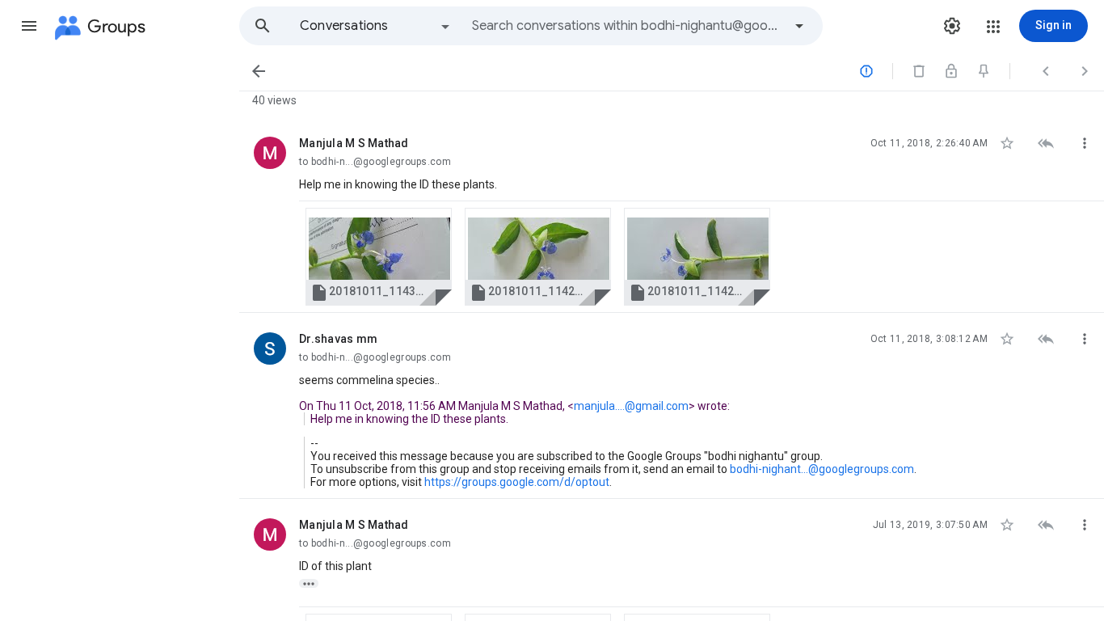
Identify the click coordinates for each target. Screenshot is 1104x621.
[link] (378, 257)
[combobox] (627, 25)
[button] (29, 25)
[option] (376, 25)
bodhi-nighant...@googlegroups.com (822, 469)
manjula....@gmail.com (631, 405)
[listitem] (671, 215)
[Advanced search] (799, 25)
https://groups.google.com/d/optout (516, 481)
